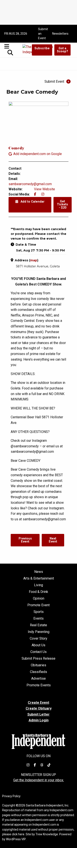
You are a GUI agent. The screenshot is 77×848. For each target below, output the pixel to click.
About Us (38, 645)
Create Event (38, 703)
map (33, 260)
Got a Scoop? (62, 50)
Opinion (38, 598)
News (38, 572)
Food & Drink (38, 592)
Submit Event (54, 81)
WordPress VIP (16, 839)
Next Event (53, 540)
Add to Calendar (32, 201)
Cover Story (38, 638)
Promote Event (38, 605)
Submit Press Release (38, 658)
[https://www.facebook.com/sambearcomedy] (35, 194)
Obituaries (38, 665)
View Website (44, 189)
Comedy (16, 149)
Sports (39, 612)
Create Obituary (39, 708)
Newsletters (60, 33)
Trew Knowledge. (47, 834)
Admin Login (39, 720)
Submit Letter (38, 714)
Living (38, 585)
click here (18, 834)
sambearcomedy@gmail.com (30, 184)
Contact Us (38, 652)
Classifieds (38, 672)
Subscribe (42, 48)
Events (38, 618)
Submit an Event (43, 33)
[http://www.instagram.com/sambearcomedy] (42, 194)
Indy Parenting (38, 632)
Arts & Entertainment (38, 578)
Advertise (38, 678)
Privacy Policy (11, 796)
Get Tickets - (62, 204)
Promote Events (39, 685)
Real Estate (38, 625)
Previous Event (25, 540)
